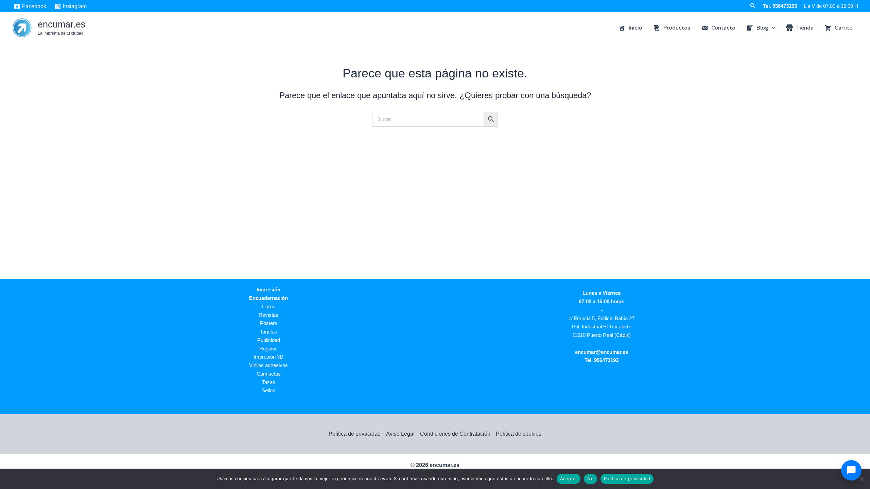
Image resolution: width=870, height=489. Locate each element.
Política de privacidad (355, 434)
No (590, 478)
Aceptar (568, 478)
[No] (861, 478)
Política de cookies (518, 434)
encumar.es (62, 24)
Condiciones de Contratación (455, 434)
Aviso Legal (400, 434)
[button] (753, 6)
